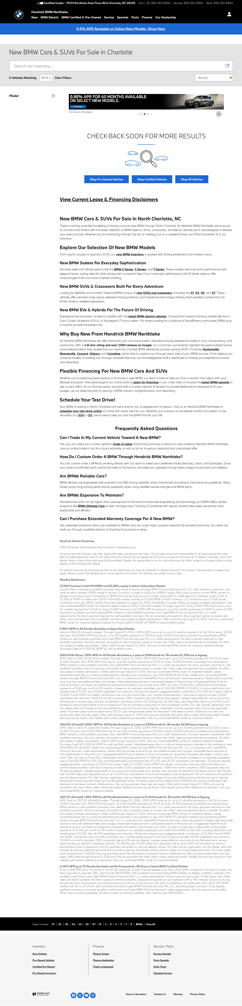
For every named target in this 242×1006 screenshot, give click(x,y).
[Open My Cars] (228, 14)
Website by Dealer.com (50, 994)
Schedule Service (163, 973)
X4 (73, 924)
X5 (80, 924)
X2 (60, 924)
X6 (87, 924)
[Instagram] (93, 995)
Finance (147, 17)
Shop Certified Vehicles (152, 179)
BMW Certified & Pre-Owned (81, 17)
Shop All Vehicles (192, 179)
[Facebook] (73, 995)
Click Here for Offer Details (80, 112)
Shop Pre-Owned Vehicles (106, 179)
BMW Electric (50, 17)
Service (109, 17)
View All (150, 924)
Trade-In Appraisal (103, 966)
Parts (135, 17)
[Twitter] (80, 995)
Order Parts (160, 966)
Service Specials (162, 953)
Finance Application (103, 960)
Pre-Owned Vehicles (43, 960)
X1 (53, 924)
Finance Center (101, 953)
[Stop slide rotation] (219, 114)
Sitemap (177, 994)
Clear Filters (63, 78)
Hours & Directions (136, 994)
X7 (94, 924)
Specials (122, 17)
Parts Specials (161, 960)
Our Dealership (165, 17)
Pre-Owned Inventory (44, 973)
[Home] (19, 15)
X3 (67, 924)
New (34, 17)
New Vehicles (40, 953)
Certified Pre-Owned (44, 966)
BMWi (139, 924)
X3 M (44, 78)
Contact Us (160, 994)
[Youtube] (86, 995)
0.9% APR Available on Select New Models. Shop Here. (121, 29)
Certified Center (54, 3)
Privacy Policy (197, 994)
